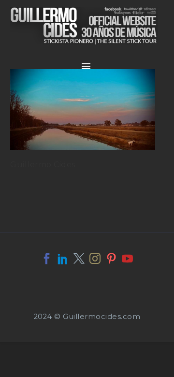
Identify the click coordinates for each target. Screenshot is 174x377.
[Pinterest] (111, 258)
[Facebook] (46, 258)
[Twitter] (79, 258)
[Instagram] (95, 258)
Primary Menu (86, 66)
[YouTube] (127, 258)
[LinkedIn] (62, 258)
